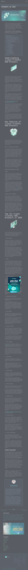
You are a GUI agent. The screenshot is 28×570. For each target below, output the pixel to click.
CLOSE (20, 277)
